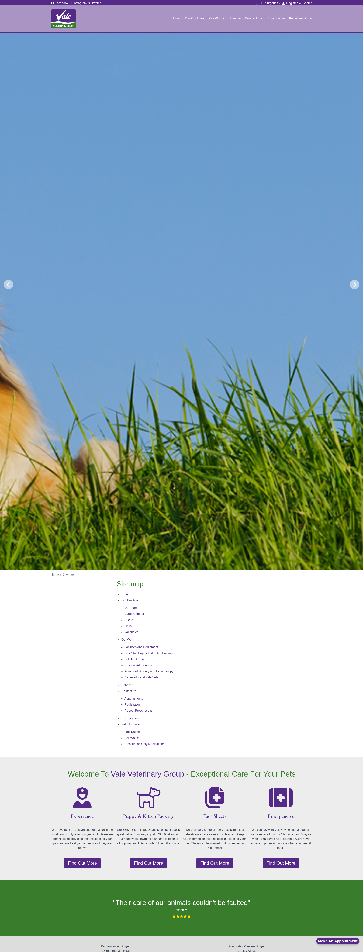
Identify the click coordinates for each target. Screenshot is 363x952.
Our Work (127, 639)
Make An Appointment (338, 941)
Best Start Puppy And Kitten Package (149, 653)
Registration (132, 704)
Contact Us (128, 691)
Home (177, 18)
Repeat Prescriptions (138, 710)
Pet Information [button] (299, 18)
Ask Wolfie (131, 737)
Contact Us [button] (252, 18)
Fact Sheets (132, 731)
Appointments (133, 698)
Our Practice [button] (193, 18)
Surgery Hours (134, 613)
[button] (268, 3)
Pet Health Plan (135, 659)
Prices (128, 619)
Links (128, 626)
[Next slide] (354, 284)
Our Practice (129, 600)
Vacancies (131, 632)
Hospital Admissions (138, 665)
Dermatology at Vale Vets (141, 677)
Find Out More (82, 863)
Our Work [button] (215, 18)
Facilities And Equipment (141, 647)
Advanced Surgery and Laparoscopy (148, 671)
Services (235, 18)
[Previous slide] (8, 284)
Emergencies (276, 18)
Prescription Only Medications (144, 744)
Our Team (130, 607)
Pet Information (131, 724)
